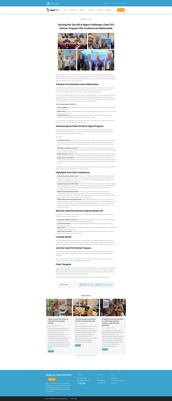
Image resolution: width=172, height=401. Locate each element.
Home (65, 10)
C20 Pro (59, 163)
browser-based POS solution (82, 242)
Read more (51, 351)
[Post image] (59, 307)
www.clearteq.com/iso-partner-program (73, 258)
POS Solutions (73, 10)
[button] (83, 285)
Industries (81, 10)
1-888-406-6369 (82, 378)
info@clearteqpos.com (84, 380)
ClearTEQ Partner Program (62, 90)
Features (90, 10)
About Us (108, 10)
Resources (99, 10)
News (90, 19)
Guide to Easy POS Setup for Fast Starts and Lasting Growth (58, 321)
